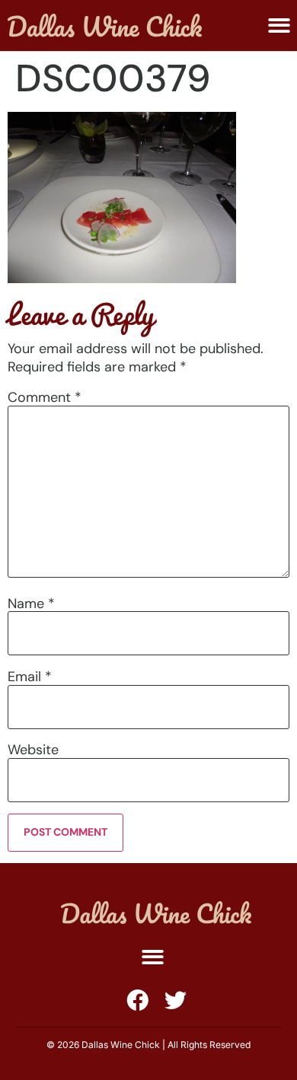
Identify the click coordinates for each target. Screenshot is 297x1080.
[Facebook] (137, 1000)
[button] (279, 25)
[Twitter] (175, 1000)
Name (31, 603)
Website (33, 750)
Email (30, 676)
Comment (44, 397)
